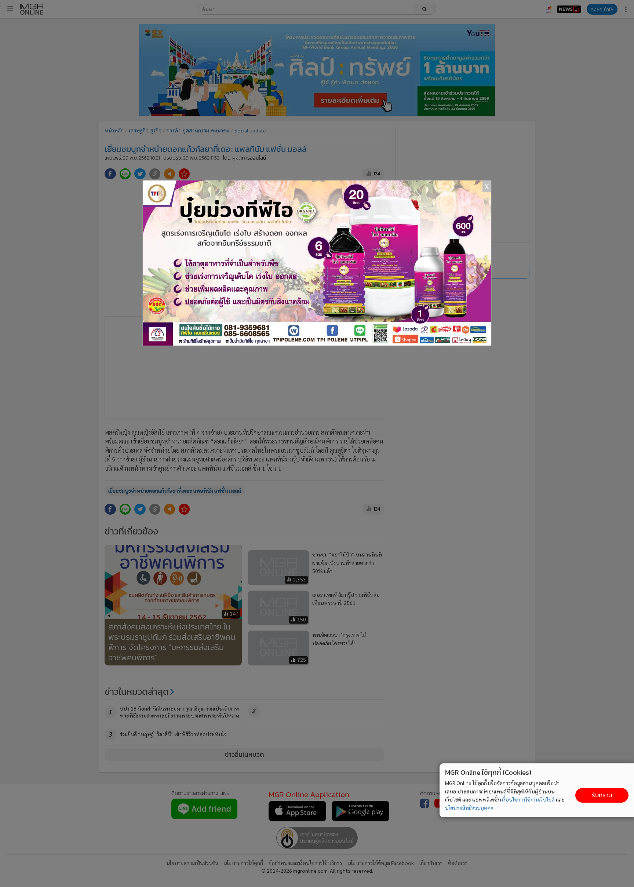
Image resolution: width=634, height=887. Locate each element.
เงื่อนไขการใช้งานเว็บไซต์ (528, 799)
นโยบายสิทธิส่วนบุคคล (469, 807)
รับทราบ (602, 795)
